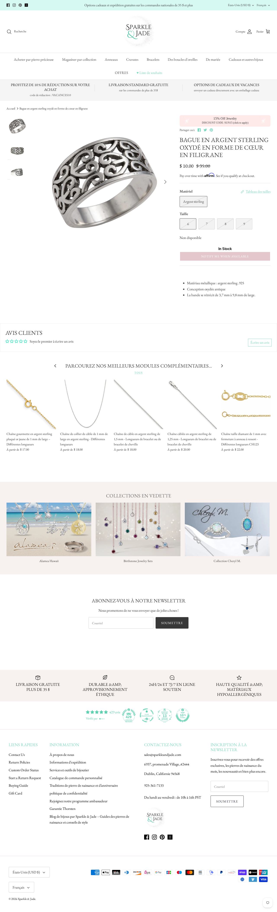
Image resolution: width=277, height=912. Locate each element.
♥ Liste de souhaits (149, 72)
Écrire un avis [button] (259, 342)
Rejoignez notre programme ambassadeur (79, 801)
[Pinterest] (20, 5)
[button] (225, 256)
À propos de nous (62, 754)
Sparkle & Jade (26, 899)
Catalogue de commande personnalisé (76, 777)
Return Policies (19, 762)
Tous (138, 372)
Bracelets (153, 59)
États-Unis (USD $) (239, 5)
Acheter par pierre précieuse (34, 59)
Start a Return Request (25, 777)
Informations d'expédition (68, 762)
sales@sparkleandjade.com (162, 754)
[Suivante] (165, 182)
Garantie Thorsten (63, 808)
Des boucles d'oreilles (182, 59)
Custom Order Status (24, 770)
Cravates (132, 59)
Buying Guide (18, 785)
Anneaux (111, 59)
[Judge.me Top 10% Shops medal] (183, 715)
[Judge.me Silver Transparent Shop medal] (147, 715)
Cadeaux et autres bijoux (246, 59)
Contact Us (17, 754)
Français (261, 5)
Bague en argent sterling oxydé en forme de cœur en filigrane (53, 108)
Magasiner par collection (79, 59)
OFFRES (121, 72)
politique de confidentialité (68, 793)
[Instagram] (14, 5)
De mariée (213, 59)
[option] (103, 182)
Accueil (10, 108)
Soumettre (172, 623)
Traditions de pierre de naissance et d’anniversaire (84, 785)
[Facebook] (8, 5)
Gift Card (15, 793)
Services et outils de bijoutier (69, 770)
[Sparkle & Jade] (138, 31)
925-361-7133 (154, 785)
